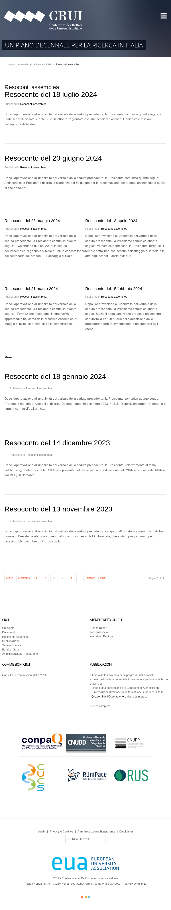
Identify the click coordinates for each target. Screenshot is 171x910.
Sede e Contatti (11, 645)
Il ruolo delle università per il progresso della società (123, 675)
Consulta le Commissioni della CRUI (24, 675)
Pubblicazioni (10, 641)
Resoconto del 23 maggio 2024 (32, 221)
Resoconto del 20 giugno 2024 (53, 158)
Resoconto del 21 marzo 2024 (31, 288)
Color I (82, 897)
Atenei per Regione (102, 636)
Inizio (9, 578)
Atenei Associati (99, 632)
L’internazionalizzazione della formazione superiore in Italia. (128, 692)
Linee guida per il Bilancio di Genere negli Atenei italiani (125, 687)
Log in (41, 831)
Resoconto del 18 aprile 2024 (111, 221)
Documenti (8, 632)
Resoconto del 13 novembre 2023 (58, 509)
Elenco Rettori (98, 628)
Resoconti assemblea (33, 104)
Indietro (24, 578)
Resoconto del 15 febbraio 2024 (113, 288)
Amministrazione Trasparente (20, 653)
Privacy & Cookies (61, 831)
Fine (103, 578)
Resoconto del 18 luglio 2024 (50, 94)
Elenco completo (100, 706)
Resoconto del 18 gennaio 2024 (55, 376)
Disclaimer (126, 831)
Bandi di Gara (10, 649)
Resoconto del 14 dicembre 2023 (57, 443)
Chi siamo (8, 628)
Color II (86, 897)
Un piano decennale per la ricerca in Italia (29, 64)
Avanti (91, 578)
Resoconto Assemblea (15, 636)
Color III (89, 897)
